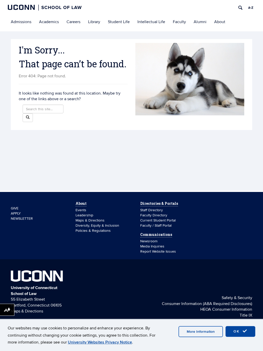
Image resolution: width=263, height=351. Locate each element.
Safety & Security (237, 297)
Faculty (179, 21)
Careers (73, 21)
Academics (49, 21)
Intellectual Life (151, 21)
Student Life (119, 21)
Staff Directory (151, 210)
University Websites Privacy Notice (100, 342)
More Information (201, 331)
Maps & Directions (90, 220)
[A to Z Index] (251, 8)
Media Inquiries (152, 246)
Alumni (200, 21)
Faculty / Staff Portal (156, 225)
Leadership (84, 215)
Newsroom (149, 241)
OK (237, 331)
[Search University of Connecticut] (240, 8)
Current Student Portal (158, 220)
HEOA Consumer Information (226, 309)
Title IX (246, 315)
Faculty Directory (153, 215)
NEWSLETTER (22, 218)
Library (94, 21)
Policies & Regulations (93, 230)
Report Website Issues (158, 251)
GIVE (14, 208)
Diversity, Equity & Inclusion (97, 225)
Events (81, 210)
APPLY (16, 213)
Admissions (21, 21)
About (219, 21)
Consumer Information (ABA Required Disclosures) (207, 303)
